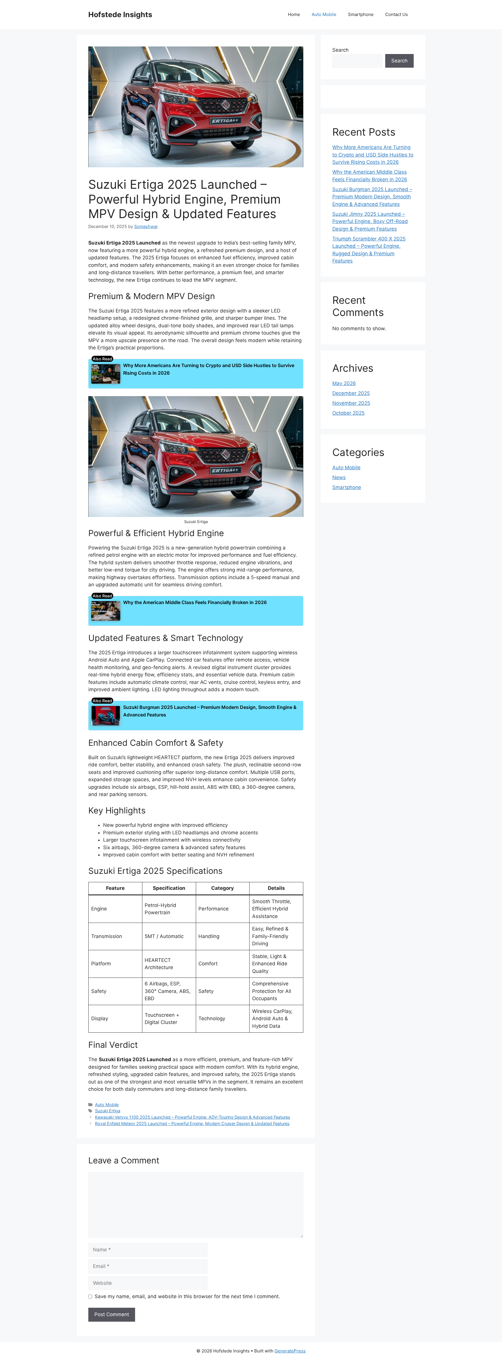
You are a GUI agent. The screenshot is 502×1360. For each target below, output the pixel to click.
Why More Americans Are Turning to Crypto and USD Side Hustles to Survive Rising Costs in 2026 (372, 154)
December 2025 (351, 393)
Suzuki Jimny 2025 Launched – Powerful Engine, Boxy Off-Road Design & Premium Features (370, 221)
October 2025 (348, 413)
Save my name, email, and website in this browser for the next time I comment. (187, 1296)
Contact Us (396, 14)
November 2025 (351, 403)
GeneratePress (290, 1351)
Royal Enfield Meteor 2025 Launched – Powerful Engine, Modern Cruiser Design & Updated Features (192, 1123)
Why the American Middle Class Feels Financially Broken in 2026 (195, 602)
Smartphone (361, 14)
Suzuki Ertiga (107, 1110)
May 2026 (344, 383)
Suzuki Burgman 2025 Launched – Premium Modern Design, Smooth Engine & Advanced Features (372, 196)
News (339, 477)
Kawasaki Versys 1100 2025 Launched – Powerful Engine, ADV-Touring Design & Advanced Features (192, 1117)
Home (294, 14)
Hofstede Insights (120, 14)
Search (340, 50)
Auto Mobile (324, 14)
